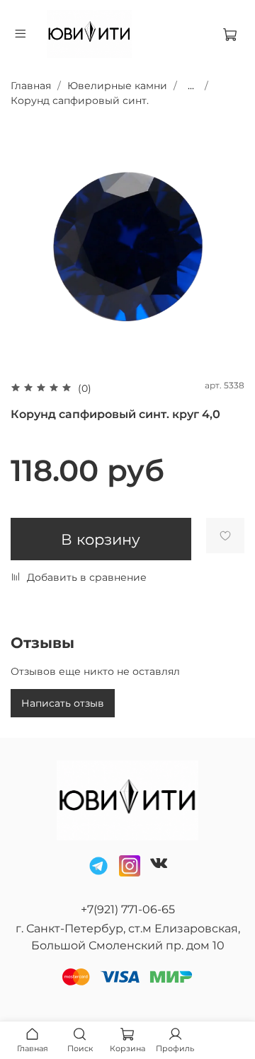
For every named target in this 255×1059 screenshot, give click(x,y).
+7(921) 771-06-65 (128, 909)
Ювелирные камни (117, 85)
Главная (31, 85)
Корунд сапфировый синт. (80, 100)
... (191, 85)
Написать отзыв (62, 703)
